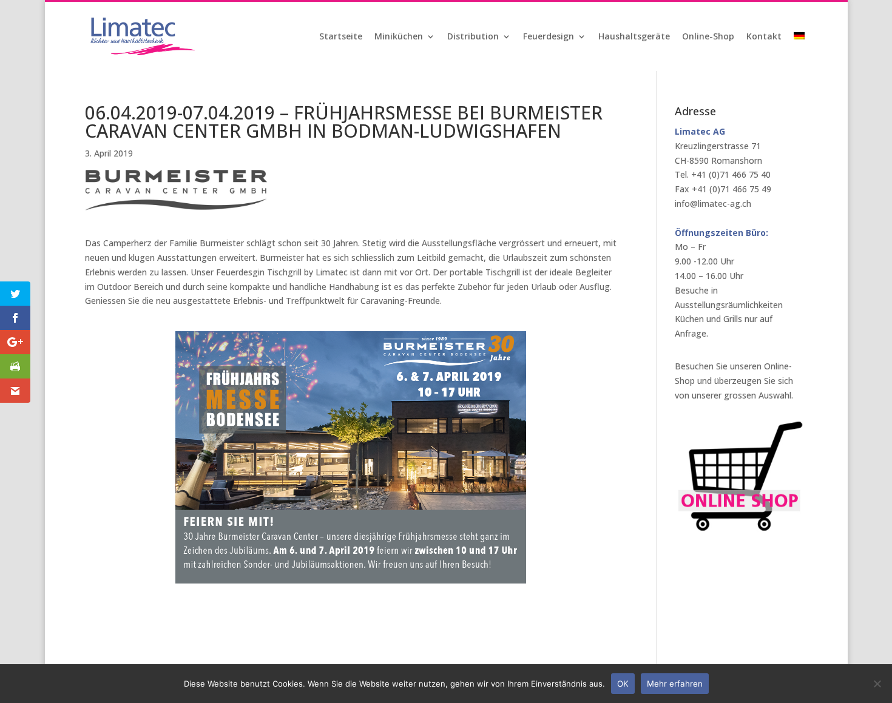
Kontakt (764, 37)
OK (623, 683)
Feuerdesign (548, 37)
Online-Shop (708, 37)
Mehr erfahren (675, 683)
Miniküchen (398, 37)
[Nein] (877, 684)
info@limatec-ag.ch (713, 203)
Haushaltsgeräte (634, 37)
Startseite (340, 37)
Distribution (473, 37)
